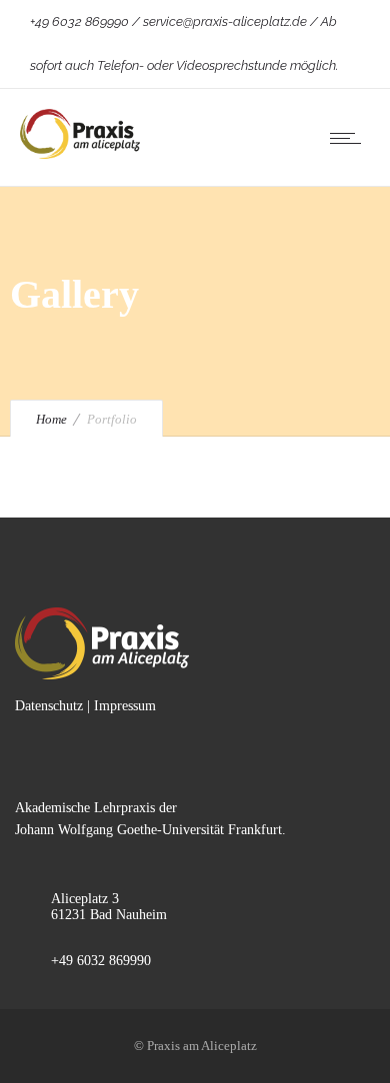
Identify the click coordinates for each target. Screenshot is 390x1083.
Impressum (125, 705)
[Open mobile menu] (350, 138)
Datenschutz (49, 705)
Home (51, 419)
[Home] (80, 154)
